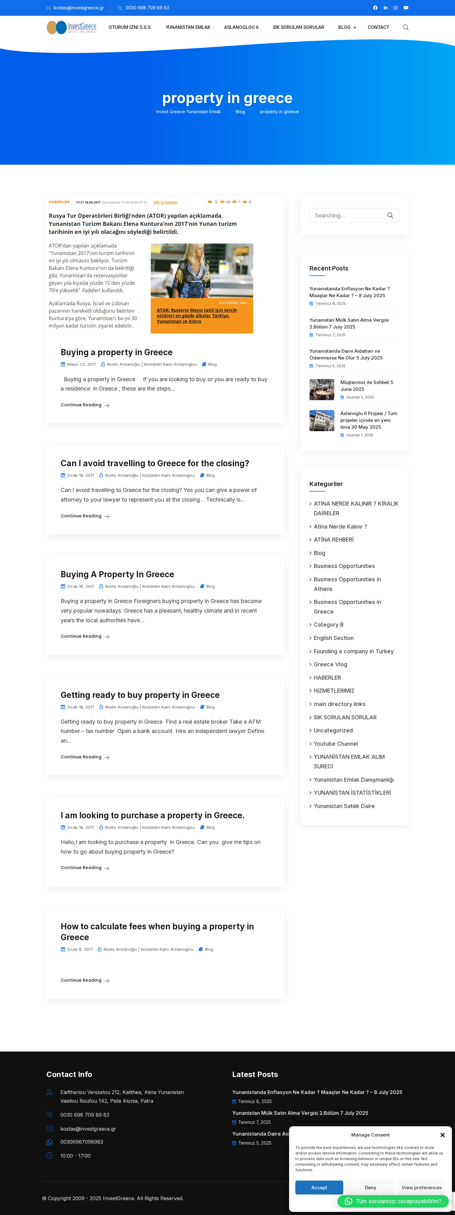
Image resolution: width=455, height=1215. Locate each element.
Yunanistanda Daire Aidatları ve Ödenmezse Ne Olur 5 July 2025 (346, 354)
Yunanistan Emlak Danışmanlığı (354, 779)
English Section (334, 638)
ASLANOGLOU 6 (241, 27)
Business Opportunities (344, 566)
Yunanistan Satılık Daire (344, 806)
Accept (319, 1187)
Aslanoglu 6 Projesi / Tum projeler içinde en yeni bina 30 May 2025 (368, 420)
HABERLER (327, 677)
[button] (443, 1135)
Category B (329, 624)
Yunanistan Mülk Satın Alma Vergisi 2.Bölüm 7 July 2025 (349, 323)
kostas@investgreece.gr (79, 7)
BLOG (344, 27)
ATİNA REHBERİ (334, 539)
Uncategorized (333, 730)
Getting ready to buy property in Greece (140, 695)
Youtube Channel (336, 743)
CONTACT (378, 27)
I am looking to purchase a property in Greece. (153, 815)
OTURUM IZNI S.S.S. (130, 27)
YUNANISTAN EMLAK (188, 27)
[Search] (394, 211)
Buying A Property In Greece (117, 574)
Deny (370, 1187)
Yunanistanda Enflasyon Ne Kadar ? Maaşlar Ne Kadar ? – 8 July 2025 (350, 292)
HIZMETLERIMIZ (334, 690)
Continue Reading (81, 405)
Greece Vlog (330, 664)
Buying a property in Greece (117, 352)
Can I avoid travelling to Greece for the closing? (155, 463)
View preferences (422, 1187)
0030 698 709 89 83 (147, 7)
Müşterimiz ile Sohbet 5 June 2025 (366, 385)
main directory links (340, 704)
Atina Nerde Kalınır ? (340, 526)
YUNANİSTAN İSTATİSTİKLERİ (352, 792)
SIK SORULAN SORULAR (298, 27)
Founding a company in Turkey (354, 651)
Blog (212, 364)
